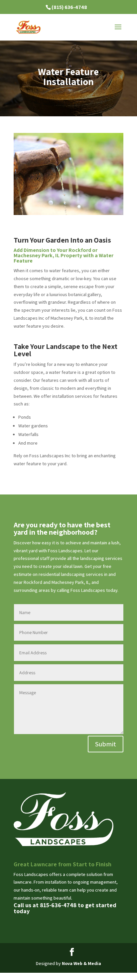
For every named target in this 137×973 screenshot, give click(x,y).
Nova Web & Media (81, 963)
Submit (105, 744)
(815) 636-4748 (69, 7)
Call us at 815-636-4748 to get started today (65, 908)
